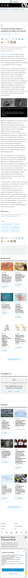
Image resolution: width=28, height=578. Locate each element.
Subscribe (3, 523)
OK (13, 569)
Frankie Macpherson (19, 498)
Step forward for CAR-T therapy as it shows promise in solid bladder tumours (20, 489)
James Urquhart (18, 317)
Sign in (10, 391)
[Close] (24, 551)
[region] (13, 563)
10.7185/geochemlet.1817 (11, 216)
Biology (17, 224)
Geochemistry (5, 230)
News (2, 25)
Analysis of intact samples (8, 54)
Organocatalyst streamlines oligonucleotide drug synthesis (20, 423)
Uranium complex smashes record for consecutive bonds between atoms (7, 489)
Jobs (10, 9)
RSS (15, 528)
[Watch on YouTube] (21, 532)
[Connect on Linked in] (11, 532)
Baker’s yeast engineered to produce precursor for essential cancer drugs (20, 339)
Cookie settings (12, 573)
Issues (16, 523)
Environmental (15, 227)
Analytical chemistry (7, 224)
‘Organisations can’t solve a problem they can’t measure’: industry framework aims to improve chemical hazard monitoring (20, 457)
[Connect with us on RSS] (26, 532)
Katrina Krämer (5, 286)
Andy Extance (4, 350)
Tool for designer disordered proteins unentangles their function (19, 308)
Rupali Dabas (21, 429)
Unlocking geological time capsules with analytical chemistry (20, 277)
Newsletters (5, 9)
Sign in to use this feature (20, 35)
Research (4, 272)
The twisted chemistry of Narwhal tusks (6, 306)
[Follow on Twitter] (7, 532)
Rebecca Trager (5, 313)
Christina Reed (6, 34)
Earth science (5, 227)
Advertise (3, 526)
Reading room (16, 9)
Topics (2, 528)
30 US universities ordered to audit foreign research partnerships (6, 424)
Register (17, 391)
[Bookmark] (14, 42)
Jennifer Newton (18, 285)
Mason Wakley (18, 468)
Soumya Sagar (18, 347)
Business (4, 333)
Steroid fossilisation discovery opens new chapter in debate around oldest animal (7, 277)
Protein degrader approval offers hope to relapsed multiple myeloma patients (6, 340)
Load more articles (14, 359)
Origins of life (15, 230)
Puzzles (22, 9)
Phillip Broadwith (5, 462)
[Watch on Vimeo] (16, 532)
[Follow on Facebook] (2, 532)
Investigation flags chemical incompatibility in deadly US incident (6, 454)
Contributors (18, 526)
